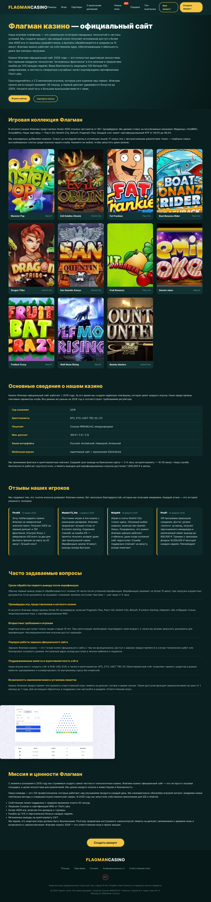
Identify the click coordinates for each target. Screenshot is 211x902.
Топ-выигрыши (150, 7)
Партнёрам (79, 868)
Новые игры (117, 7)
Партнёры (76, 7)
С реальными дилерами (94, 7)
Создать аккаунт (187, 7)
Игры (64, 7)
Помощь (52, 7)
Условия (94, 868)
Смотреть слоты (45, 99)
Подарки (135, 7)
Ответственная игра (139, 868)
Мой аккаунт (167, 7)
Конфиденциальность (114, 868)
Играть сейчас (19, 98)
